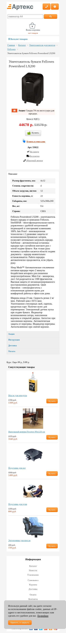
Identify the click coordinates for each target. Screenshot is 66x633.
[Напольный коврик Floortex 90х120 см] (33, 418)
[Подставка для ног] (33, 455)
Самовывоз (33, 580)
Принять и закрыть (19, 622)
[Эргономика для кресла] (33, 527)
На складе (34, 151)
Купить (35, 132)
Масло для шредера (17, 395)
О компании (33, 575)
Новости (33, 570)
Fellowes (11, 49)
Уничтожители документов (42, 45)
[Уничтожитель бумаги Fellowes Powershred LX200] (32, 89)
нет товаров (33, 33)
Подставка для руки (17, 504)
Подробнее (42, 616)
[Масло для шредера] (33, 382)
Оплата (11, 351)
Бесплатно (35, 156)
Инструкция (14, 340)
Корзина (33, 584)
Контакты (33, 599)
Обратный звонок (34, 160)
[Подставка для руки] (33, 491)
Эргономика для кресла (19, 540)
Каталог (22, 45)
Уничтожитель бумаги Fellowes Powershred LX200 (31, 53)
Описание (12, 174)
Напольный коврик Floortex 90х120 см (26, 431)
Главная (11, 45)
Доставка (12, 345)
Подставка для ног (17, 468)
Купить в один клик (36, 141)
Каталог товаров (19, 39)
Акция (11, 334)
